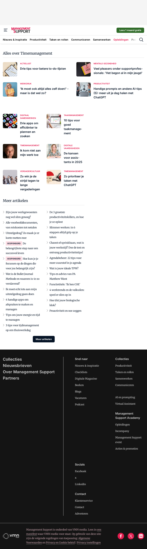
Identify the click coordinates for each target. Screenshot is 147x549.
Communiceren (124, 385)
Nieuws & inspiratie (87, 365)
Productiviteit (123, 365)
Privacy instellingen (89, 542)
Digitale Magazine (86, 378)
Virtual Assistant (125, 403)
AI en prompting (125, 397)
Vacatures (81, 398)
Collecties (12, 359)
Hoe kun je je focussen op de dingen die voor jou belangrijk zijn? (22, 263)
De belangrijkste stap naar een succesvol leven (22, 248)
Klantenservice (84, 500)
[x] (131, 536)
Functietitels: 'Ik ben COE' (64, 284)
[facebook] (121, 536)
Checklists (81, 372)
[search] (141, 40)
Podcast (79, 404)
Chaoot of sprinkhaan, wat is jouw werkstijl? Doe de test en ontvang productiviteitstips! (67, 247)
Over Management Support (29, 371)
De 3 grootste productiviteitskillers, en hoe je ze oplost (66, 217)
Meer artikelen (44, 339)
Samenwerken (123, 378)
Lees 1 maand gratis (130, 30)
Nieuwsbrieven (17, 365)
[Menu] (6, 30)
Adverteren (81, 513)
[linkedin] (141, 536)
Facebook (80, 471)
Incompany (122, 431)
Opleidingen (122, 424)
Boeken (79, 385)
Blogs (78, 391)
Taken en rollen (124, 372)
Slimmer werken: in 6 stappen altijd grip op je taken (63, 232)
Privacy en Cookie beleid (60, 542)
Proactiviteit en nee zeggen (65, 310)
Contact (79, 507)
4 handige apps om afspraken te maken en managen (19, 304)
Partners (11, 378)
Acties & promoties (126, 448)
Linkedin (80, 484)
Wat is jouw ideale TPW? (64, 268)
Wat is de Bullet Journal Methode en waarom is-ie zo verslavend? (22, 278)
